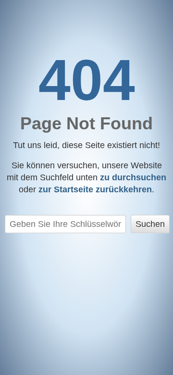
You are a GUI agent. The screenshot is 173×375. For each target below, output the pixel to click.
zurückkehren (95, 189)
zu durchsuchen (133, 177)
